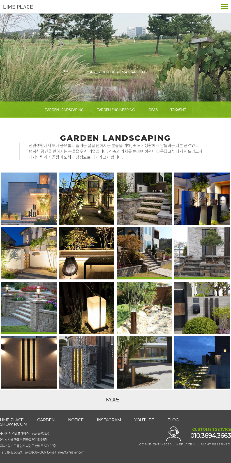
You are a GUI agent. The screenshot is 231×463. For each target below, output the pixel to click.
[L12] (144, 362)
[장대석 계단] (144, 199)
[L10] (29, 362)
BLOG (173, 420)
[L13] (202, 362)
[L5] (86, 253)
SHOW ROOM (13, 424)
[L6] (86, 308)
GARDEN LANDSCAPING (64, 109)
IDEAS (152, 109)
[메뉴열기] (224, 6)
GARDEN (46, 420)
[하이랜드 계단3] (144, 253)
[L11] (86, 362)
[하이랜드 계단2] (202, 253)
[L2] (86, 199)
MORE (115, 399)
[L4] (29, 253)
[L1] (29, 199)
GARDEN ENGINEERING (116, 109)
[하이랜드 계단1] (29, 308)
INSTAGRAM (109, 420)
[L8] (144, 308)
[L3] (202, 199)
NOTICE (75, 420)
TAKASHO (178, 109)
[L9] (202, 308)
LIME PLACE (12, 420)
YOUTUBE (144, 420)
